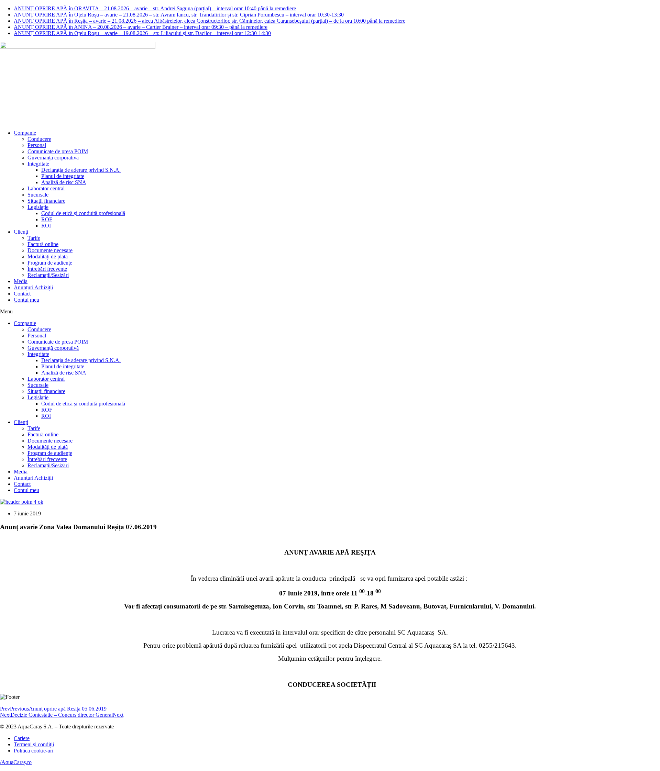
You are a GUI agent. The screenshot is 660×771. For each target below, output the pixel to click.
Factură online (43, 244)
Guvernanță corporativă (53, 157)
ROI (46, 225)
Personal (37, 145)
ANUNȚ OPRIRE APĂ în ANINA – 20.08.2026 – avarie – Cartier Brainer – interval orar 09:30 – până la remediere (140, 27)
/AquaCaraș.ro (16, 762)
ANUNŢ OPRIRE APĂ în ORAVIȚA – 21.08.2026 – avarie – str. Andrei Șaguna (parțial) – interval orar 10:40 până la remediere (155, 8)
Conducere (39, 139)
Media (21, 281)
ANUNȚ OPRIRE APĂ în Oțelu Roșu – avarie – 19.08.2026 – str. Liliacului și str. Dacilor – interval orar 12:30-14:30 (142, 33)
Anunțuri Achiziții (33, 287)
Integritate (38, 164)
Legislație (38, 207)
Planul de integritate (62, 176)
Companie (25, 133)
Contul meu (26, 300)
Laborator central (46, 188)
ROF (46, 219)
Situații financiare (46, 201)
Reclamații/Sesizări (48, 275)
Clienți (21, 232)
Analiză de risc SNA (63, 182)
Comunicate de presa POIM (58, 151)
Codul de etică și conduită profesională (83, 213)
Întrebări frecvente (47, 269)
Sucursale (38, 195)
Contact (22, 294)
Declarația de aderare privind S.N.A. (81, 170)
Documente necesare (50, 250)
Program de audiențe (50, 263)
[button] (330, 312)
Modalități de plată (48, 256)
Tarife (34, 238)
